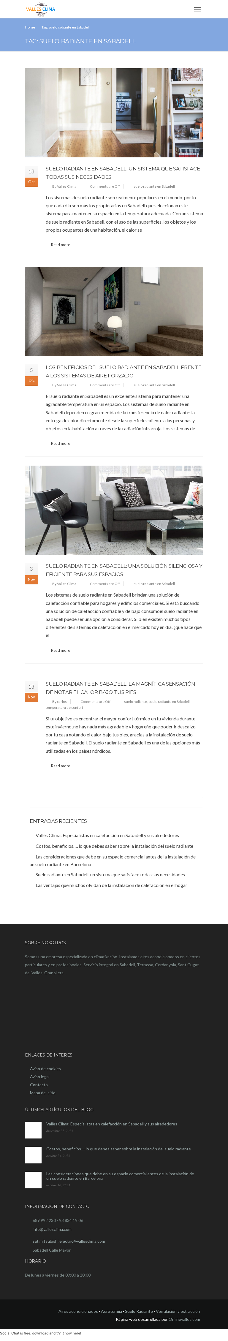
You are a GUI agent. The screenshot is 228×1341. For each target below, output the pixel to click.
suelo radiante (135, 701)
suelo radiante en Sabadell (154, 186)
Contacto (39, 1084)
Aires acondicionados (78, 1311)
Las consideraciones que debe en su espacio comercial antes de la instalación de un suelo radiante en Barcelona (120, 1176)
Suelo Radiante (139, 1311)
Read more (60, 244)
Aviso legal (40, 1076)
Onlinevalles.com (184, 1319)
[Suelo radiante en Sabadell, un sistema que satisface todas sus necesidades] (114, 112)
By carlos (59, 701)
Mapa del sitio (43, 1092)
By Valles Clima (64, 186)
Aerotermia (111, 1311)
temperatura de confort (64, 707)
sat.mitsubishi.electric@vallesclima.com (69, 1241)
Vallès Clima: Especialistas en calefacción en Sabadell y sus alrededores (111, 1123)
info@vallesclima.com (52, 1229)
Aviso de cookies (45, 1068)
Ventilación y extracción (178, 1311)
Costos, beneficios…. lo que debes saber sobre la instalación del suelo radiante (118, 1148)
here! (77, 1333)
